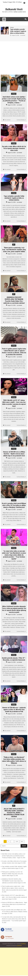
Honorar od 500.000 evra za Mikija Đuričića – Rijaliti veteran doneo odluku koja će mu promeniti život (14, 454)
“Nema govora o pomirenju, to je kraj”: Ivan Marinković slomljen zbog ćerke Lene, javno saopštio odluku (14, 249)
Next (22, 841)
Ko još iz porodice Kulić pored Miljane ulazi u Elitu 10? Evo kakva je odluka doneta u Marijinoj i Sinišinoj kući (14, 505)
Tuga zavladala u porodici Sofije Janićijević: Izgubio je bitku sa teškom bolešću (14, 198)
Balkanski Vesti (14, 9)
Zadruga (12, 27)
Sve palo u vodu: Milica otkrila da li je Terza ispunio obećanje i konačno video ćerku (14, 148)
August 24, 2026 (12, 408)
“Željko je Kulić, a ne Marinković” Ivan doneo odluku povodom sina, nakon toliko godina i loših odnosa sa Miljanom (14, 760)
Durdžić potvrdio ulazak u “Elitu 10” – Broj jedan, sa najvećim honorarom (14, 659)
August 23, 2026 (12, 662)
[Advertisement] (14, 58)
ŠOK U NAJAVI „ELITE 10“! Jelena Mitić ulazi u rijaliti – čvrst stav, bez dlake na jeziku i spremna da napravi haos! (14, 403)
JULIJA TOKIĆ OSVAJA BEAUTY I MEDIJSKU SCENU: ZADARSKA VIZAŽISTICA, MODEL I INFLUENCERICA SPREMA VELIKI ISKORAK (14, 812)
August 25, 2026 (12, 105)
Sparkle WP (19, 945)
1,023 (17, 841)
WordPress (23, 943)
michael (20, 105)
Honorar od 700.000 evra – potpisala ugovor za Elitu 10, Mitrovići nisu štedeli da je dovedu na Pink (14, 709)
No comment (7, 119)
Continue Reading (20, 119)
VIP (13, 244)
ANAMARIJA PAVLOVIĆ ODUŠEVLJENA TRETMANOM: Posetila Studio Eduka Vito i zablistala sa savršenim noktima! (14, 300)
